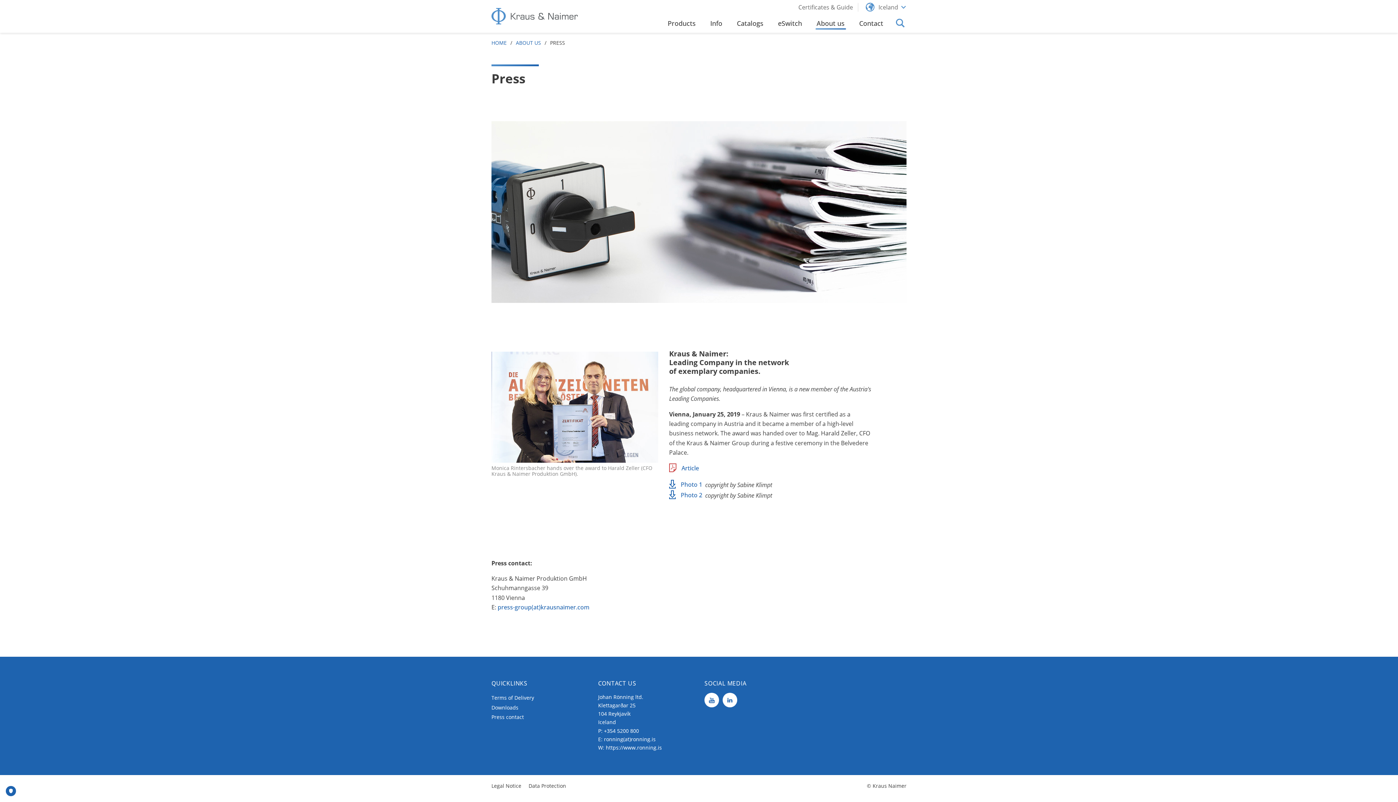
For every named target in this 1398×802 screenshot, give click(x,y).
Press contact (507, 717)
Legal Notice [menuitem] (506, 785)
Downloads (504, 707)
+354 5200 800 (621, 730)
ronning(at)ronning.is (630, 739)
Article (690, 468)
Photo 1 (691, 485)
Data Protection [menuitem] (547, 785)
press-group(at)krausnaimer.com (543, 607)
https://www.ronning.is (634, 747)
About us (528, 42)
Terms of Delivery (512, 697)
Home (499, 42)
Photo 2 (691, 495)
